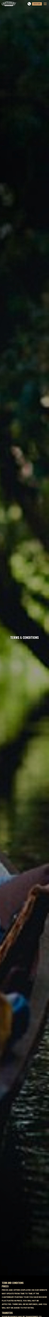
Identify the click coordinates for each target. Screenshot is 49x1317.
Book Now (37, 4)
